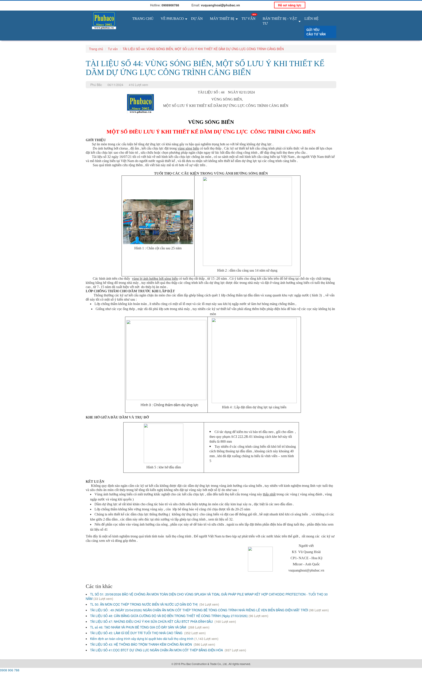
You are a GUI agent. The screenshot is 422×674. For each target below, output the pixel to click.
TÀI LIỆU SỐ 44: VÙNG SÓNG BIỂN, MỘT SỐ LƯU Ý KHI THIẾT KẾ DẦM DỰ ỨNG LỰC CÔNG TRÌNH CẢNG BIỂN (203, 49)
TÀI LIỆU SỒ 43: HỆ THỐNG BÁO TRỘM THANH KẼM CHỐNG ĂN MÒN (141, 644)
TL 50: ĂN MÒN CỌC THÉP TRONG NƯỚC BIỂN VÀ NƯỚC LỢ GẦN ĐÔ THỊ (144, 604)
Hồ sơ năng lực (289, 5)
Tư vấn (248, 18)
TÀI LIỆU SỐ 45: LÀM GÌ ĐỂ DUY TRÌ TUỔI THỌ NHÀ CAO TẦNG (136, 633)
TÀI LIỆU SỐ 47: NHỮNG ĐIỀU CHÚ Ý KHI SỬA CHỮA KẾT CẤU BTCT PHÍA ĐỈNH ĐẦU (152, 621)
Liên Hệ (311, 18)
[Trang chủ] (104, 20)
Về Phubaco (172, 18)
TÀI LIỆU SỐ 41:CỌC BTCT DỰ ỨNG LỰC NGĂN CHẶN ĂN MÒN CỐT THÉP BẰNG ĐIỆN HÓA (157, 650)
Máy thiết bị (222, 18)
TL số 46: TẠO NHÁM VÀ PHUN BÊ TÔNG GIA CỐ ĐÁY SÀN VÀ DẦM (138, 627)
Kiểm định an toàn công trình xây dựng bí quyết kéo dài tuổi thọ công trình (141, 638)
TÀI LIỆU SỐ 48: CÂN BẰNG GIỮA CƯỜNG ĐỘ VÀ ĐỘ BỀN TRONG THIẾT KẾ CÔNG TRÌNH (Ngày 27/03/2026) (169, 616)
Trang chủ (142, 18)
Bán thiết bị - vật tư (280, 21)
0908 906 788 (9, 670)
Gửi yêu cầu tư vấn (316, 31)
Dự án (197, 18)
